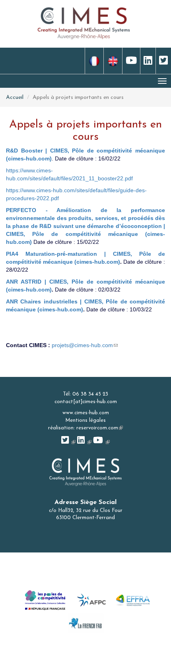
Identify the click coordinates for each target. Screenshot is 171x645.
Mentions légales (85, 420)
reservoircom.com (99, 428)
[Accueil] (84, 22)
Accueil (14, 97)
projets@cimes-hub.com (85, 345)
